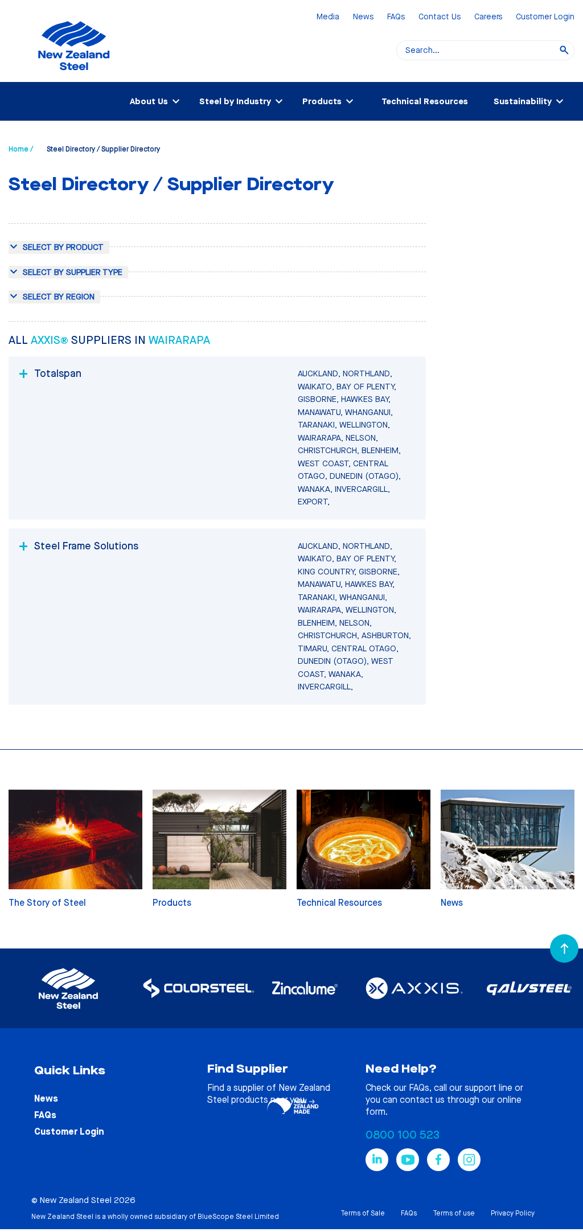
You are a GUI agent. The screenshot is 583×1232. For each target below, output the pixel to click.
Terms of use (454, 1213)
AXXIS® (51, 340)
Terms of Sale (362, 1213)
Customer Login (545, 17)
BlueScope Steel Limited (238, 1216)
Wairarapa (179, 340)
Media (328, 17)
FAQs (396, 17)
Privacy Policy (513, 1213)
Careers (488, 17)
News (363, 17)
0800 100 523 (403, 1135)
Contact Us (439, 17)
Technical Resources (424, 101)
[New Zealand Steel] (73, 77)
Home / (21, 149)
